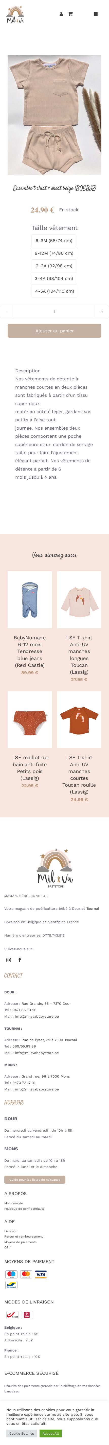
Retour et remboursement (23, 1236)
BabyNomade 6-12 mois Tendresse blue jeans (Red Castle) (30, 651)
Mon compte (13, 1203)
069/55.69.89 (24, 1046)
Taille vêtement (54, 227)
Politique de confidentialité (24, 1208)
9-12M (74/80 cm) (54, 253)
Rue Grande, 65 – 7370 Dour (46, 1003)
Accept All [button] (51, 1433)
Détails (29, 607)
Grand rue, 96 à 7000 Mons (46, 1076)
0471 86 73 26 (24, 1010)
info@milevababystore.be (37, 1016)
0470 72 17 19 (23, 1083)
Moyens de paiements (20, 1242)
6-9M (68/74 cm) (53, 240)
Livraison (10, 1231)
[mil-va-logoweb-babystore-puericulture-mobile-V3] (15, 6)
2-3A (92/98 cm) (54, 265)
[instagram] (8, 960)
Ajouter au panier (54, 330)
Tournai (92, 908)
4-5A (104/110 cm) (54, 291)
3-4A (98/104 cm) (54, 278)
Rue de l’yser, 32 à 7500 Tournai (49, 1040)
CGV (7, 1247)
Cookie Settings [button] (21, 1433)
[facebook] (19, 960)
